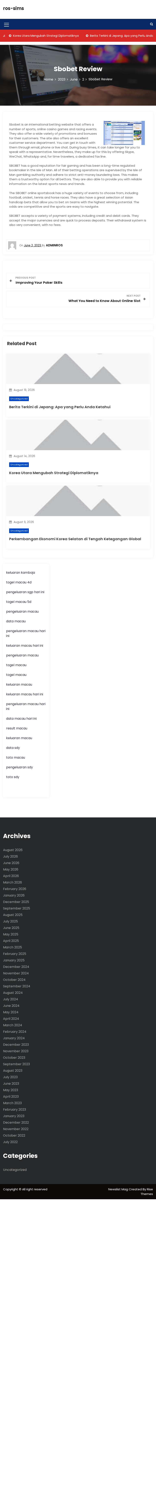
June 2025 (11, 927)
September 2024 (16, 986)
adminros (54, 245)
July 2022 (10, 1142)
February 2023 (14, 1109)
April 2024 (11, 1018)
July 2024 (10, 999)
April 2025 (11, 940)
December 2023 (16, 1044)
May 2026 (10, 869)
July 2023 (10, 1077)
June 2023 (11, 1083)
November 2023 (15, 1051)
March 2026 (12, 882)
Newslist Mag (118, 1189)
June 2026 (11, 863)
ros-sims (13, 8)
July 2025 (10, 921)
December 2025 (16, 902)
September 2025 (16, 908)
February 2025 (14, 953)
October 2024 (14, 979)
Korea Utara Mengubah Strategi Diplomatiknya (53, 472)
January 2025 (14, 960)
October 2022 (14, 1135)
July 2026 (10, 856)
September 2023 (16, 1064)
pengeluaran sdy (19, 767)
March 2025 (12, 947)
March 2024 (12, 1025)
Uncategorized (19, 398)
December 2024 (16, 966)
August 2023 (12, 1070)
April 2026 (11, 876)
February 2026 (14, 889)
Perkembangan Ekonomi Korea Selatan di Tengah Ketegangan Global (75, 538)
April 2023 (11, 1096)
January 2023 (13, 1116)
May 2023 (10, 1090)
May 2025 (10, 934)
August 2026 (13, 850)
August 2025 (13, 915)
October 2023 (14, 1057)
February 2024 (14, 1031)
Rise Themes (147, 1191)
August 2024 (13, 992)
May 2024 (10, 1012)
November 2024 (16, 973)
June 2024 (11, 1005)
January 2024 (14, 1038)
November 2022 (15, 1129)
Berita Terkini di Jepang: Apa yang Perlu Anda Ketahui (59, 406)
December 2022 (16, 1122)
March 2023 (12, 1103)
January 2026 (14, 895)
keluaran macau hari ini (24, 645)
